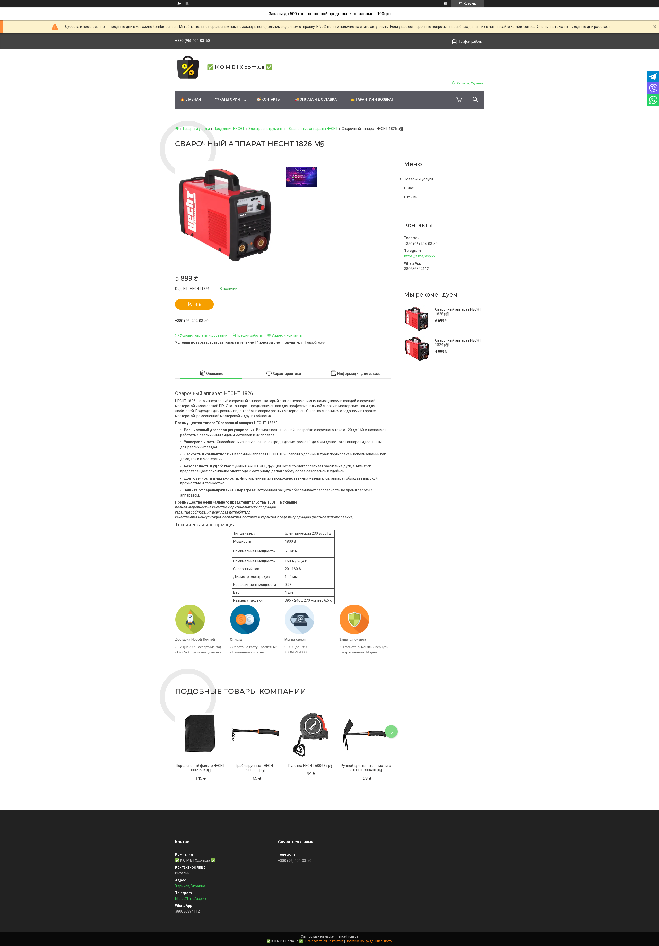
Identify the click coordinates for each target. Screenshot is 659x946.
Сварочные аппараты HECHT (313, 129)
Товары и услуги (196, 129)
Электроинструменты (266, 129)
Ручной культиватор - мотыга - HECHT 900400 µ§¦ (366, 767)
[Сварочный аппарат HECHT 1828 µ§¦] (417, 318)
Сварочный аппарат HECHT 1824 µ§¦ (458, 342)
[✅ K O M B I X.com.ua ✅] (188, 67)
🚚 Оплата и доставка (315, 99)
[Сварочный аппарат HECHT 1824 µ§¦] (417, 349)
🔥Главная (190, 99)
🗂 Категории (227, 99)
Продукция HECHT (229, 129)
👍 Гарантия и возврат (372, 99)
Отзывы (411, 197)
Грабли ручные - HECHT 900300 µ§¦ (255, 767)
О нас (409, 188)
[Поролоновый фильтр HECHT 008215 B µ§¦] (200, 734)
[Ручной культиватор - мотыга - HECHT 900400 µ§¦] (366, 734)
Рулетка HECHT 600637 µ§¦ (310, 765)
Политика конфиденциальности (369, 941)
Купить (194, 304)
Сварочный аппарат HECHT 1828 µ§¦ (458, 311)
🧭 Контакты (268, 99)
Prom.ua (352, 936)
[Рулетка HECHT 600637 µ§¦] (310, 734)
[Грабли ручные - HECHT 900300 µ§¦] (255, 734)
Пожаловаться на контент (324, 941)
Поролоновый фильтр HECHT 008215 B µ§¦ (200, 767)
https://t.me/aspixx (419, 256)
